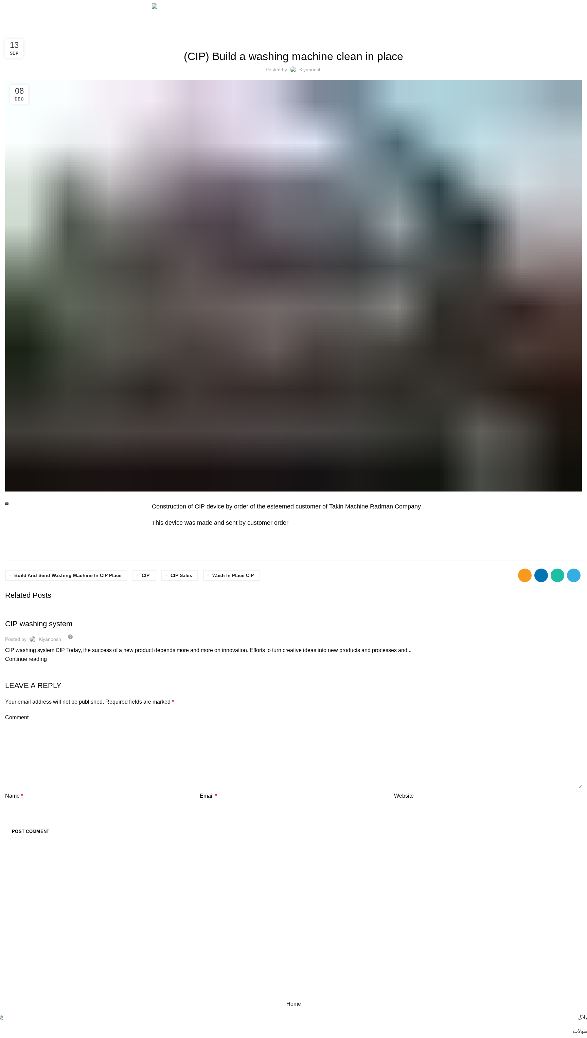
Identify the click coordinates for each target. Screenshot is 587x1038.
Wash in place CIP (233, 575)
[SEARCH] (181, 892)
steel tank (211, 946)
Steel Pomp (213, 934)
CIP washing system (38, 623)
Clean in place (216, 886)
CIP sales (181, 575)
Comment (17, 717)
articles (19, 611)
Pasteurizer (213, 922)
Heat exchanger (218, 898)
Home (11, 31)
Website (404, 796)
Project (29, 31)
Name (14, 796)
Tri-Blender (213, 958)
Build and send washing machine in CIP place (68, 575)
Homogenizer (215, 910)
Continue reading (26, 659)
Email (208, 796)
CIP (145, 575)
